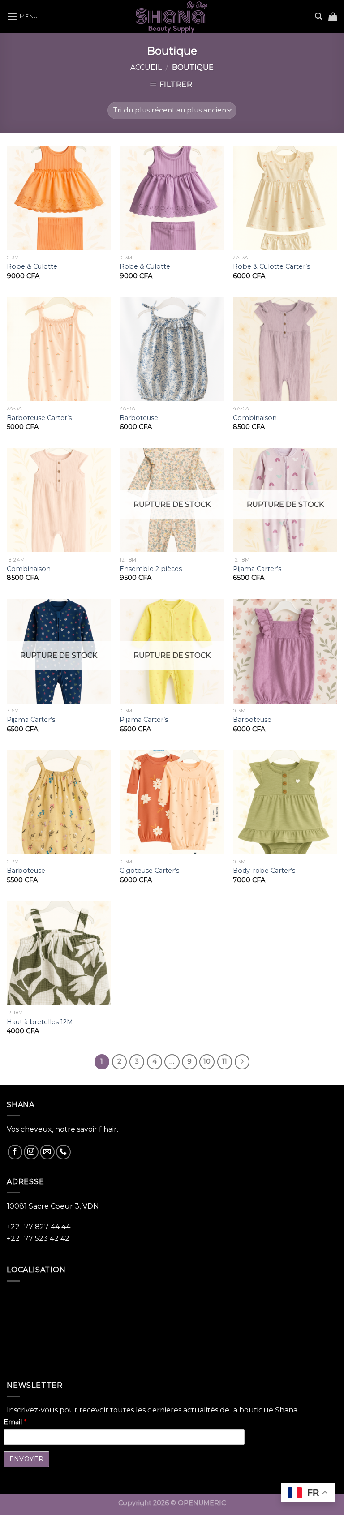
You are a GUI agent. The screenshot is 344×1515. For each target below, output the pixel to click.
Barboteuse (139, 418)
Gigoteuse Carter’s (149, 871)
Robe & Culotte (32, 266)
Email (15, 1422)
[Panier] (332, 16)
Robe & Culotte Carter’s (271, 266)
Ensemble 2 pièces (151, 569)
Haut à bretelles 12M (40, 1022)
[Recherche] (318, 16)
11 (224, 1061)
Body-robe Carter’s (264, 871)
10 (207, 1061)
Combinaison (255, 418)
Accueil (146, 67)
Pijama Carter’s (257, 569)
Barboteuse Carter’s (39, 418)
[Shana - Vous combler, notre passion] (172, 16)
